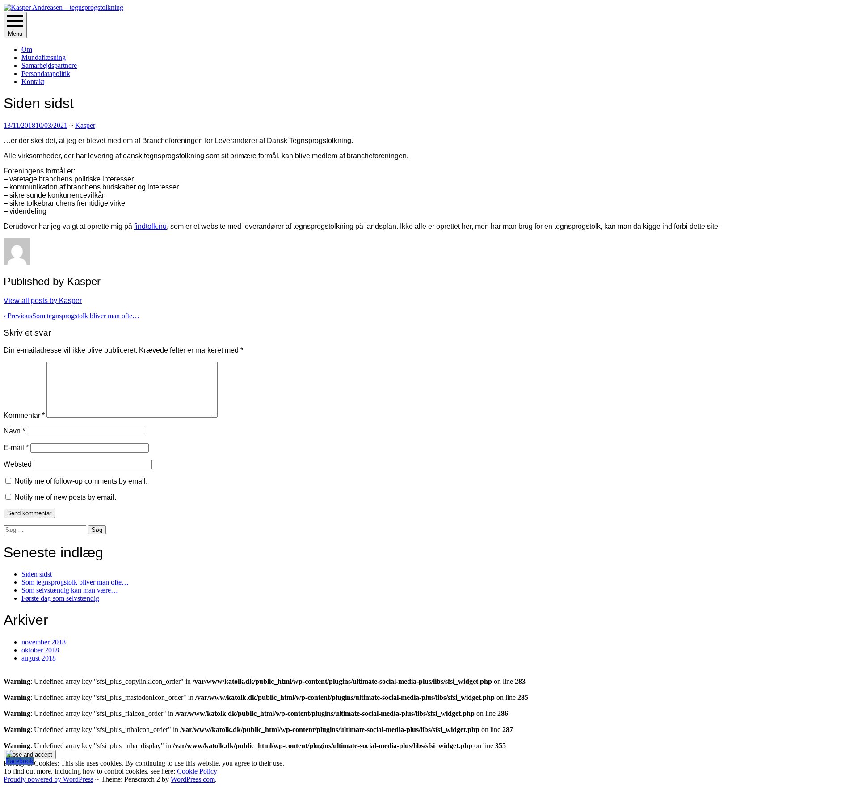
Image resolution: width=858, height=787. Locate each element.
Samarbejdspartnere (49, 65)
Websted (18, 464)
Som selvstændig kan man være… (69, 590)
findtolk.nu (150, 226)
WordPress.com (193, 779)
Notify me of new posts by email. (65, 497)
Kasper (85, 125)
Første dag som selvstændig (60, 598)
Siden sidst (36, 574)
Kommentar (24, 415)
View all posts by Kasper (43, 300)
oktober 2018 (40, 650)
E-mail (16, 447)
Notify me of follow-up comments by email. (80, 481)
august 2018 (38, 658)
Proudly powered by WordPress (48, 779)
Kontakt (32, 81)
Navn (14, 431)
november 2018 (43, 642)
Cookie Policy (197, 771)
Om (26, 49)
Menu (15, 33)
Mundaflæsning (43, 57)
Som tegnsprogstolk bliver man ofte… (71, 316)
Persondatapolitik (45, 73)
